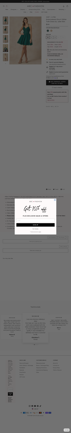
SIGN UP (35, 225)
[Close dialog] (55, 200)
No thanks (35, 229)
